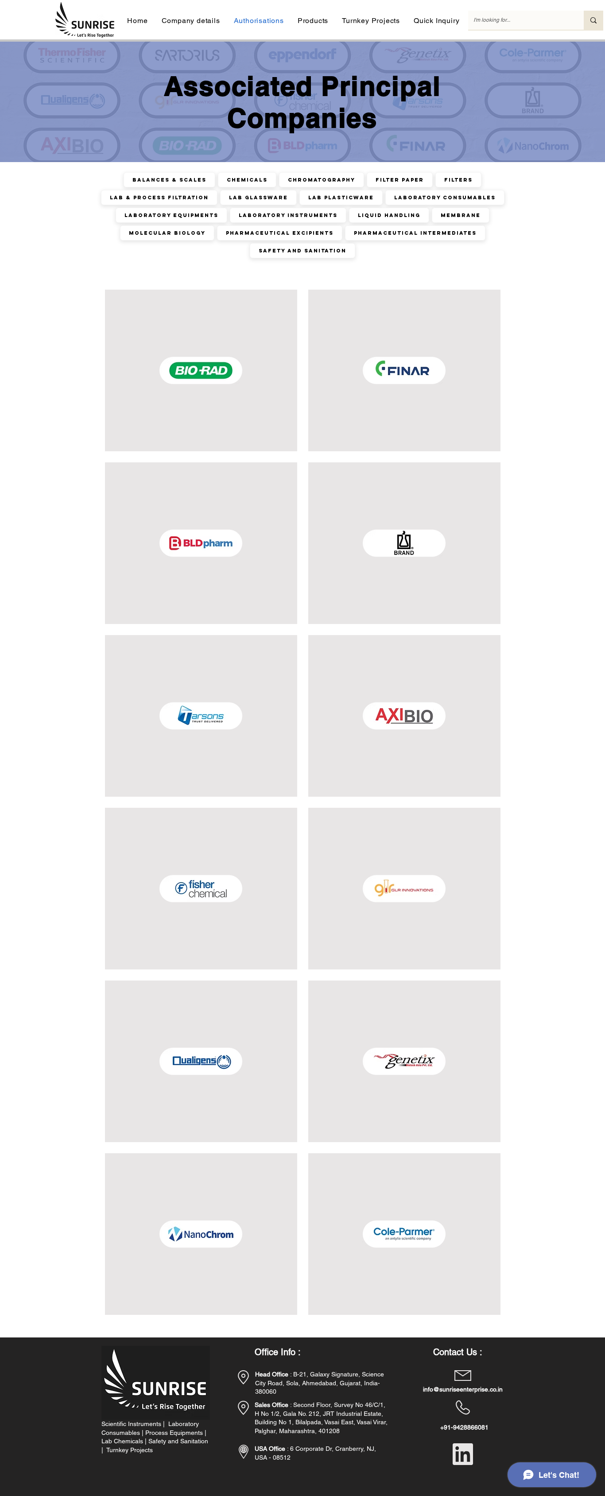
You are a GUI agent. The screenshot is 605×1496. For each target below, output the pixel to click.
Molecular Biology (167, 233)
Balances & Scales (169, 180)
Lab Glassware (258, 197)
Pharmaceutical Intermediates (415, 233)
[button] (191, 20)
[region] (201, 370)
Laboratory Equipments (171, 215)
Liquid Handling (389, 215)
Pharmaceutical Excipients (280, 233)
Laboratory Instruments (288, 215)
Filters (458, 180)
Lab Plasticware (341, 197)
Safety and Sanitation (302, 251)
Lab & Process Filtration (159, 197)
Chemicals (247, 180)
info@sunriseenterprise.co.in (463, 1389)
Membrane (461, 215)
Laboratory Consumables (445, 197)
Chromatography (321, 180)
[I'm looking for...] (593, 20)
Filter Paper (400, 180)
